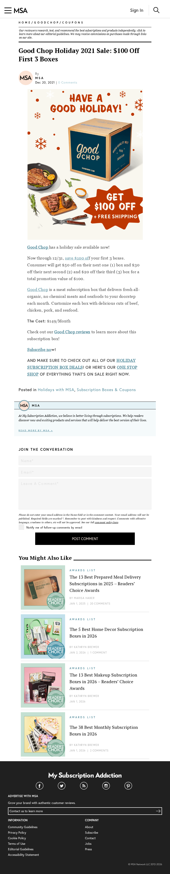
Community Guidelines (22, 827)
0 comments (67, 82)
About (89, 827)
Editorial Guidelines (20, 849)
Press (88, 849)
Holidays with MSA (56, 389)
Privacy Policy (17, 832)
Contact (90, 838)
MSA (39, 78)
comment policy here (106, 522)
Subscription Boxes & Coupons (106, 389)
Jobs (88, 843)
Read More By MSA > (36, 430)
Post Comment (85, 538)
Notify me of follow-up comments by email (54, 527)
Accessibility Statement (23, 855)
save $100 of (77, 258)
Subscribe (91, 832)
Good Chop (37, 289)
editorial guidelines (57, 34)
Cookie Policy (17, 838)
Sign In (136, 10)
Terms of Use (16, 843)
